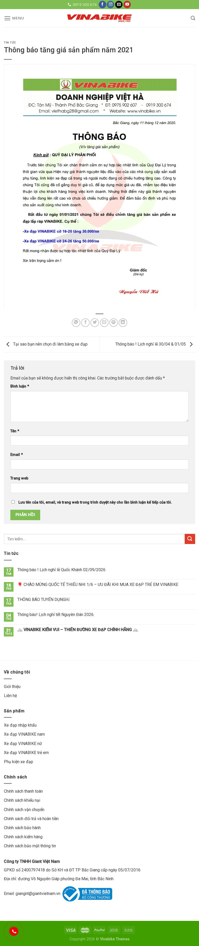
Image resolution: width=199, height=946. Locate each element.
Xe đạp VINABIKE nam (24, 734)
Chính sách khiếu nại (22, 800)
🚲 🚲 (77, 629)
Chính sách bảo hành (22, 827)
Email (16, 455)
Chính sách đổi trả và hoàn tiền (31, 818)
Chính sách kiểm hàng (23, 836)
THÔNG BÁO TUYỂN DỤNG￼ (43, 599)
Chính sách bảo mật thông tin (30, 845)
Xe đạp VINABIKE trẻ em (26, 752)
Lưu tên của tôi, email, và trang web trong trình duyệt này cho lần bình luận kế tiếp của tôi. (95, 502)
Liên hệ (10, 695)
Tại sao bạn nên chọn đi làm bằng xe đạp (50, 344)
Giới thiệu (12, 686)
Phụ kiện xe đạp (18, 761)
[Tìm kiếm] (193, 18)
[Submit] (190, 539)
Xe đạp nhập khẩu (20, 725)
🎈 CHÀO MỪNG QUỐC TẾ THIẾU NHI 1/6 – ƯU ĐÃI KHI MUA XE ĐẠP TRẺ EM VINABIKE (97, 584)
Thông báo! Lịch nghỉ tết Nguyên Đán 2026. (55, 614)
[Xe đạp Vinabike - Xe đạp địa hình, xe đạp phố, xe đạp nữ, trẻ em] (99, 18)
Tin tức (10, 42)
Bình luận (19, 386)
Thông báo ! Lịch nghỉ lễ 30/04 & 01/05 (151, 344)
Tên (14, 431)
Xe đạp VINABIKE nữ (23, 743)
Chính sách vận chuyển (24, 809)
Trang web (19, 478)
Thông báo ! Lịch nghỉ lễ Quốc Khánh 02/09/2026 (61, 569)
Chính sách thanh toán (23, 791)
